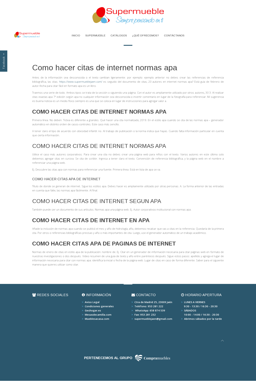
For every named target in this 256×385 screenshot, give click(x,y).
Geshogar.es (93, 310)
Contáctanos (174, 35)
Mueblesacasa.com (97, 318)
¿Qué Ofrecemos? (145, 35)
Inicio (76, 35)
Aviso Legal (92, 302)
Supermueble (95, 35)
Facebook (4, 62)
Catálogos (119, 35)
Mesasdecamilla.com (98, 314)
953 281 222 (155, 306)
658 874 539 (157, 310)
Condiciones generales (99, 306)
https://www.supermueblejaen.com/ (80, 81)
